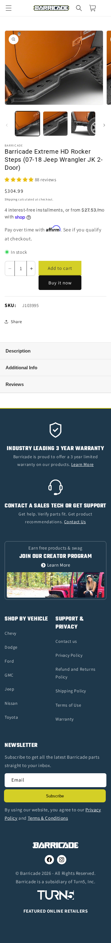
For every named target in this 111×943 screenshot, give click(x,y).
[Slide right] (104, 125)
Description (18, 350)
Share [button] (16, 321)
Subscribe (55, 796)
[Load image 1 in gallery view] (27, 123)
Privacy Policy (69, 655)
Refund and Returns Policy (76, 673)
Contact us (66, 641)
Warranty (65, 719)
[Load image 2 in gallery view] (55, 123)
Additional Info (21, 367)
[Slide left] (7, 125)
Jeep (9, 689)
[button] (12, 8)
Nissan (11, 703)
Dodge (11, 647)
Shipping (11, 199)
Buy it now (60, 283)
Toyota (11, 717)
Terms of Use (68, 705)
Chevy (10, 633)
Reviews (15, 384)
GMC (9, 675)
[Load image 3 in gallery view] (83, 123)
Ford (9, 661)
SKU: (10, 305)
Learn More (58, 565)
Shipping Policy (71, 691)
